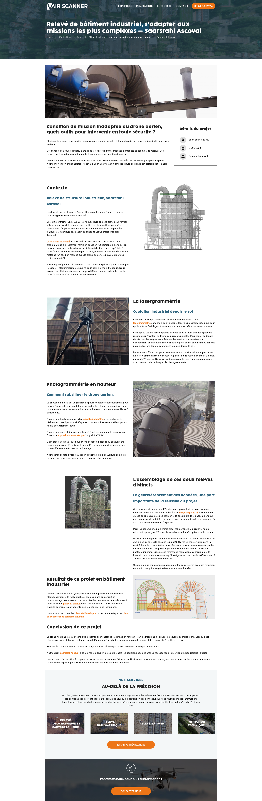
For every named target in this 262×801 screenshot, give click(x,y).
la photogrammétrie (93, 419)
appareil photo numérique (70, 435)
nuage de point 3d (188, 512)
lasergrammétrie (142, 323)
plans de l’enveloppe (85, 613)
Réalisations (65, 37)
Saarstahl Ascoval (69, 653)
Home (50, 37)
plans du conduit (72, 603)
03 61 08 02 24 (203, 6)
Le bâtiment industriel (58, 241)
